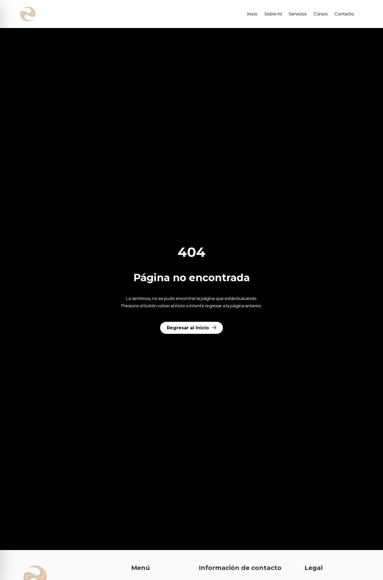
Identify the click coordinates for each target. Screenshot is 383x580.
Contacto (344, 14)
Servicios (297, 14)
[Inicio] (53, 14)
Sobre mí (273, 14)
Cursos (320, 14)
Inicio (252, 14)
